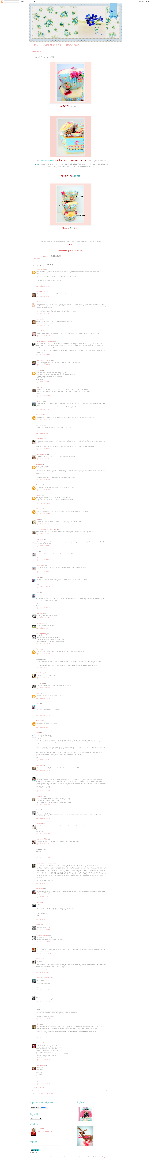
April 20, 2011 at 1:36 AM (43, 858)
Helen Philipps (40, 565)
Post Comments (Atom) (46, 1094)
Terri (37, 693)
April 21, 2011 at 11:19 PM (43, 1084)
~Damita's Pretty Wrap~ (43, 360)
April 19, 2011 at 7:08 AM (43, 296)
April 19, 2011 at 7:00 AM (43, 286)
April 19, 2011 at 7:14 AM (43, 314)
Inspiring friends (73, 44)
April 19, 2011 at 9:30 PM (43, 834)
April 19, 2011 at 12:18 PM (43, 560)
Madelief (38, 959)
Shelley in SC (40, 415)
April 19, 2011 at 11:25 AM (43, 514)
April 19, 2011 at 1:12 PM (42, 618)
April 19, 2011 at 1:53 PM (43, 644)
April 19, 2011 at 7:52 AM (43, 355)
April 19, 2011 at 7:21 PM (43, 791)
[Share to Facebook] (58, 256)
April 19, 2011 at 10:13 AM (43, 449)
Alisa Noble (39, 766)
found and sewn (40, 623)
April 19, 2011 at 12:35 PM (43, 587)
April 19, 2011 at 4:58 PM (43, 727)
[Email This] (52, 256)
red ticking (39, 401)
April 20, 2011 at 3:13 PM (43, 1037)
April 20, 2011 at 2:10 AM (43, 883)
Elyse (37, 577)
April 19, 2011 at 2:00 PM (43, 667)
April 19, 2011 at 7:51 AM (43, 336)
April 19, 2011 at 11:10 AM (43, 503)
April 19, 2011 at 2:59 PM (43, 678)
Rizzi (37, 388)
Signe (37, 995)
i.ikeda (38, 302)
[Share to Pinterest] (60, 256)
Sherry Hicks (40, 889)
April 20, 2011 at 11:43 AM (43, 989)
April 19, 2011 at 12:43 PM (43, 608)
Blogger (104, 1157)
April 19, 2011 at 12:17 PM (43, 546)
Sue (37, 947)
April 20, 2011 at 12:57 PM (43, 1001)
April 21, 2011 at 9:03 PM (43, 1060)
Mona (37, 649)
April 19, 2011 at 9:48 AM (43, 433)
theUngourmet (40, 1065)
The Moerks (39, 683)
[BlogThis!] (54, 256)
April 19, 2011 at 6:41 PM (43, 770)
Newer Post (35, 1091)
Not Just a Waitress (42, 1043)
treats (38, 258)
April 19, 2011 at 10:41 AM (43, 490)
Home (35, 44)
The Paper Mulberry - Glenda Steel (46, 529)
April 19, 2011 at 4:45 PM (43, 715)
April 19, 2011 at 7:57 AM (43, 365)
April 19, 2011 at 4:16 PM (43, 698)
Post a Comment (39, 1087)
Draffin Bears (40, 903)
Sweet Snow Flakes (41, 839)
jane (37, 519)
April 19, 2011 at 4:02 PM (43, 688)
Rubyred (38, 495)
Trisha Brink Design (42, 935)
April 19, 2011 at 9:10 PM (43, 818)
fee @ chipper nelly (41, 634)
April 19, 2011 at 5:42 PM (43, 760)
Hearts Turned (40, 269)
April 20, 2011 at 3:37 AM (43, 919)
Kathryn (38, 370)
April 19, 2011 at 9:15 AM (43, 409)
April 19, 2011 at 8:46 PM (43, 805)
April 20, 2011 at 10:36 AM (43, 953)
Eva (37, 552)
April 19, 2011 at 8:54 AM (43, 396)
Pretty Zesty (40, 673)
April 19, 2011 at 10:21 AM (43, 459)
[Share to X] (56, 256)
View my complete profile (45, 1131)
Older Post (105, 1091)
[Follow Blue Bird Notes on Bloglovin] (39, 1109)
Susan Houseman (41, 454)
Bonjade (38, 319)
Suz (37, 776)
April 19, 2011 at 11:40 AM (43, 534)
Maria (38, 733)
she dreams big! (41, 292)
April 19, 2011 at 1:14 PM (42, 628)
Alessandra (39, 824)
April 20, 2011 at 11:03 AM (43, 972)
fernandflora (39, 439)
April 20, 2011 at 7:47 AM (43, 942)
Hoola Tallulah (40, 540)
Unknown (39, 464)
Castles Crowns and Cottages (44, 341)
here (74, 251)
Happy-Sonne (40, 796)
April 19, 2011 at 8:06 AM (43, 382)
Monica (38, 925)
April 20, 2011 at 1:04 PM (43, 1019)
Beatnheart (39, 613)
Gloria (38, 1024)
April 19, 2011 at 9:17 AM (43, 420)
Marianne (39, 509)
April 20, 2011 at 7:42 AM (43, 930)
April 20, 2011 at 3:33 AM (43, 897)
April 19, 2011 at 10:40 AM (43, 480)
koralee (42, 1129)
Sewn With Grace (41, 331)
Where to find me (52, 44)
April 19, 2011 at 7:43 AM (43, 325)
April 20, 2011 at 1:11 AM (42, 844)
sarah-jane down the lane (43, 978)
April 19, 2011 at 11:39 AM (43, 524)
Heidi (37, 810)
